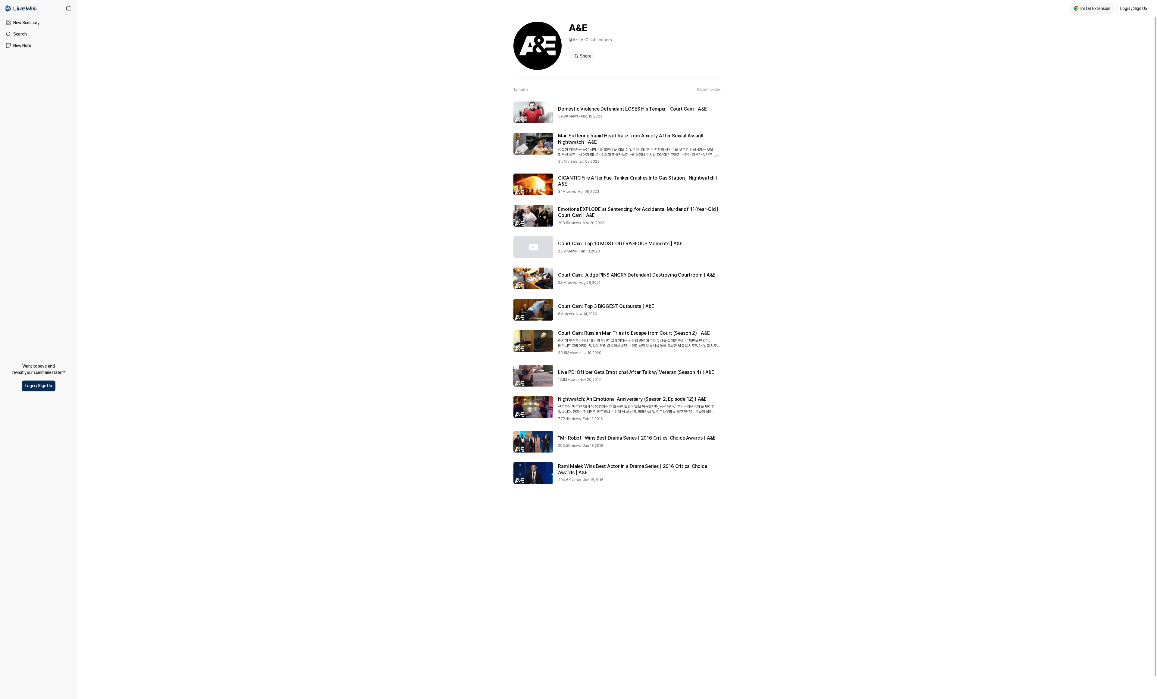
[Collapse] (69, 8)
